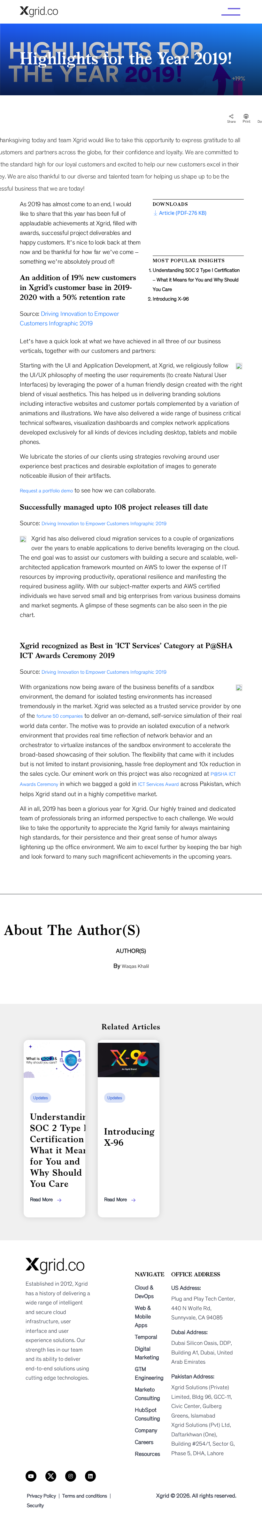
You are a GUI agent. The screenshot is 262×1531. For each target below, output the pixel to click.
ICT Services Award (158, 784)
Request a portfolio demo (46, 490)
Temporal (146, 1337)
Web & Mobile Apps (143, 1316)
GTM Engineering (149, 1373)
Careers (144, 1442)
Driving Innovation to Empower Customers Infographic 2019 (104, 523)
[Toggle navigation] (231, 12)
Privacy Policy (41, 1495)
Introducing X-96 (171, 298)
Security (35, 1505)
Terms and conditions (84, 1495)
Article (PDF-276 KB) (182, 212)
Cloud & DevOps (144, 1291)
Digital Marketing (147, 1353)
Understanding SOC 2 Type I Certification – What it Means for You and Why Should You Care (196, 279)
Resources (147, 1454)
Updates (40, 1098)
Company (146, 1430)
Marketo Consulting (147, 1393)
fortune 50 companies (59, 716)
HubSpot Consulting (147, 1414)
